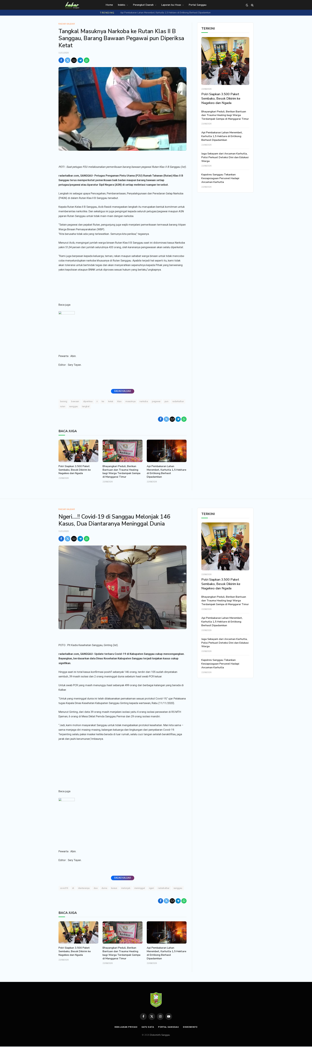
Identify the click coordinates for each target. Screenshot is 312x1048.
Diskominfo (190, 1027)
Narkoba (144, 401)
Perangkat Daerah (143, 5)
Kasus (114, 888)
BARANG (63, 401)
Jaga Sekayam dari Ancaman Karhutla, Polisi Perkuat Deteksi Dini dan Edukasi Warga (225, 157)
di (73, 888)
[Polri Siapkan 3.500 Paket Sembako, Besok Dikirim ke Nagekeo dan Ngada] (78, 451)
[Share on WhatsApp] (86, 60)
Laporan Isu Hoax (171, 5)
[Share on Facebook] (61, 60)
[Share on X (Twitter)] (67, 60)
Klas (119, 401)
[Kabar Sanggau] (71, 5)
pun (166, 401)
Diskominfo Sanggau (160, 1035)
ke (103, 401)
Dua (96, 888)
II (97, 401)
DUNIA (104, 888)
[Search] (252, 5)
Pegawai (156, 401)
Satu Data (148, 1027)
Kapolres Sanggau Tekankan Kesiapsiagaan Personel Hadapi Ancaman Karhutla (220, 178)
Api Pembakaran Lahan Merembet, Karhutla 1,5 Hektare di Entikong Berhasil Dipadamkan (165, 12)
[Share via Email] (74, 60)
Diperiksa (88, 401)
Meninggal (139, 888)
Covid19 (64, 888)
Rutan (62, 406)
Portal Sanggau (197, 5)
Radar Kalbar (66, 24)
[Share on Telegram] (80, 60)
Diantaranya (84, 888)
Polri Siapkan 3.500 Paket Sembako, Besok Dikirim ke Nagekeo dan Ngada (74, 470)
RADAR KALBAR (122, 391)
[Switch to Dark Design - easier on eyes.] (247, 5)
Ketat (110, 401)
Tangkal (86, 406)
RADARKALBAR (178, 401)
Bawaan (75, 401)
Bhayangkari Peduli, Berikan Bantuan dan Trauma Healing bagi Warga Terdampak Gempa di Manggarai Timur (121, 472)
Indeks (121, 5)
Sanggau (73, 406)
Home (109, 5)
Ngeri (151, 888)
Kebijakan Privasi (126, 1027)
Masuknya (130, 401)
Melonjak (125, 888)
